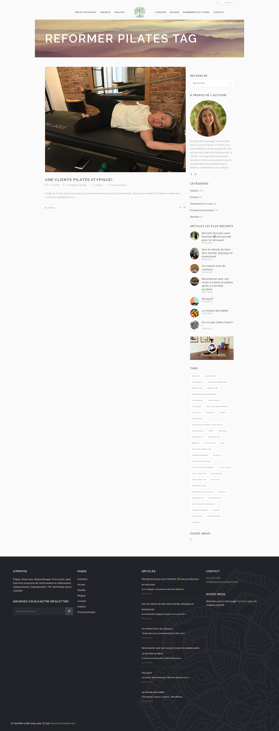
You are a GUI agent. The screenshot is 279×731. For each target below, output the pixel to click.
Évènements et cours (201, 203)
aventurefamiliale (217, 382)
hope (211, 431)
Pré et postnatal (86, 612)
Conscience (214, 400)
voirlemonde (214, 516)
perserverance (200, 455)
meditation (214, 437)
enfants (210, 413)
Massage (223, 431)
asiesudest (211, 376)
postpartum (199, 480)
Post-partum (199, 474)
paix (222, 443)
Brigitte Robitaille (78, 185)
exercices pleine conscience (207, 425)
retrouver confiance (203, 504)
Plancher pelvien (201, 461)
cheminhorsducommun (204, 394)
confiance (197, 400)
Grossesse (198, 431)
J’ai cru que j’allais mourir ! (217, 323)
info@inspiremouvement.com (222, 581)
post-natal (225, 468)
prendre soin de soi (202, 492)
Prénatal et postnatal (201, 210)
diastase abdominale (217, 407)
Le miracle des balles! (215, 310)
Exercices (197, 419)
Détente (196, 413)
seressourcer (200, 510)
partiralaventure (202, 449)
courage (196, 407)
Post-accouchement (203, 468)
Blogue (81, 595)
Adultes (194, 190)
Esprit (223, 413)
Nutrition (210, 443)
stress (216, 510)
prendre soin (199, 486)
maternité (197, 437)
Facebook (242, 601)
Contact (81, 601)
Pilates (217, 455)
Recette (222, 492)
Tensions (197, 516)
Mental (196, 443)
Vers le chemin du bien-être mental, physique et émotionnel (217, 253)
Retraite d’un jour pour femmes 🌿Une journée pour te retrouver (216, 236)
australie (197, 382)
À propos (82, 579)
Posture (215, 480)
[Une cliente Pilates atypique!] (115, 119)
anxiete (196, 376)
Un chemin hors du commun (214, 267)
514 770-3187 (213, 578)
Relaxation (198, 498)
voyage (195, 522)
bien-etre (197, 388)
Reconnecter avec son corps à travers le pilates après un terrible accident (217, 284)
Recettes (194, 216)
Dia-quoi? (207, 298)
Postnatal (217, 474)
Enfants (194, 197)
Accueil (81, 584)
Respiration (215, 498)
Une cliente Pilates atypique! (79, 179)
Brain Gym (212, 388)
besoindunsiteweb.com (62, 723)
